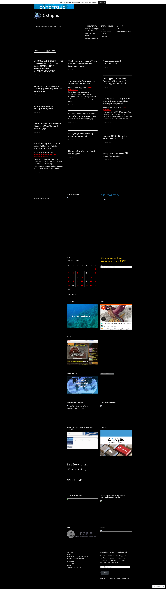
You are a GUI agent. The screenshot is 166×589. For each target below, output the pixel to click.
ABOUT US (120, 26)
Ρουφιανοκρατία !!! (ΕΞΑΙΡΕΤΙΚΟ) (112, 62)
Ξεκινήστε (102, 2)
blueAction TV (71, 552)
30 (95, 285)
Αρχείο (102, 265)
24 (69, 285)
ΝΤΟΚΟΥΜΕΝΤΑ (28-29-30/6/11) (92, 30)
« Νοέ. (69, 294)
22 (91, 281)
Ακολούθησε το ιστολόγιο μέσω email (113, 552)
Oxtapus (51, 15)
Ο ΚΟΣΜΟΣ (104, 36)
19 (77, 281)
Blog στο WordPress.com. (41, 198)
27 (82, 285)
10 (69, 277)
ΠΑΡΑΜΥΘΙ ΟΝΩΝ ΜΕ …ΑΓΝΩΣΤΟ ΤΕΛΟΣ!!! (115, 137)
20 (82, 281)
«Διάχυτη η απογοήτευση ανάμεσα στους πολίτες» (80, 134)
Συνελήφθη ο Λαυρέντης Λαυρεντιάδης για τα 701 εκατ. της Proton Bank (115, 81)
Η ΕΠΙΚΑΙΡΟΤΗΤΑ (91, 26)
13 (82, 277)
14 (86, 277)
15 (91, 277)
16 (95, 277)
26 (78, 285)
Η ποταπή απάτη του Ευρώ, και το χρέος (81, 152)
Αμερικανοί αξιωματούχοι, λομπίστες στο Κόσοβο (81, 82)
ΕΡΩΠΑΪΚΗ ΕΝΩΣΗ (107, 26)
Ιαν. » (74, 294)
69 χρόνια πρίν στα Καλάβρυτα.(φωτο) (43, 107)
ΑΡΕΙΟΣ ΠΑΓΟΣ (76, 480)
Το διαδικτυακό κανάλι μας (90, 34)
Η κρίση (103, 29)
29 (91, 285)
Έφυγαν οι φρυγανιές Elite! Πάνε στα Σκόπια (117, 154)
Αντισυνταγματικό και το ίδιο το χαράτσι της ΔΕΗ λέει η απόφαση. (48, 88)
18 (73, 281)
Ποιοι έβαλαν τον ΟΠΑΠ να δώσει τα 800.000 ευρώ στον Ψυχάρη (47, 126)
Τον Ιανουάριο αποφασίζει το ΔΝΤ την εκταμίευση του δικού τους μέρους (82, 63)
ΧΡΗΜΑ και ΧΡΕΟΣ (91, 38)
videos (119, 29)
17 (69, 281)
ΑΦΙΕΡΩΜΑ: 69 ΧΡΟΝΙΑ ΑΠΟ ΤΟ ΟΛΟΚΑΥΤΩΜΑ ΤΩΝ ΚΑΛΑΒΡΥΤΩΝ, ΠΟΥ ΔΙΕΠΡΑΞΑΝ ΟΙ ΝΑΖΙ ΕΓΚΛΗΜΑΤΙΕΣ (48, 66)
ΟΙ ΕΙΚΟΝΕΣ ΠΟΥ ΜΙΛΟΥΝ (106, 33)
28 (87, 285)
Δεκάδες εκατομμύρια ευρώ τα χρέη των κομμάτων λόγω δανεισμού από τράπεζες (82, 116)
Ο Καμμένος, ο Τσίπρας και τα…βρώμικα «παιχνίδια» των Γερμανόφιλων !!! (116, 101)
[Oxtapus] (83, 6)
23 (95, 281)
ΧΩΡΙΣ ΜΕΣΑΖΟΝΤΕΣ (124, 32)
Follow (105, 573)
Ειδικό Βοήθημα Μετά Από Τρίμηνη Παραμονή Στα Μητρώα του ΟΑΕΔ (47, 146)
